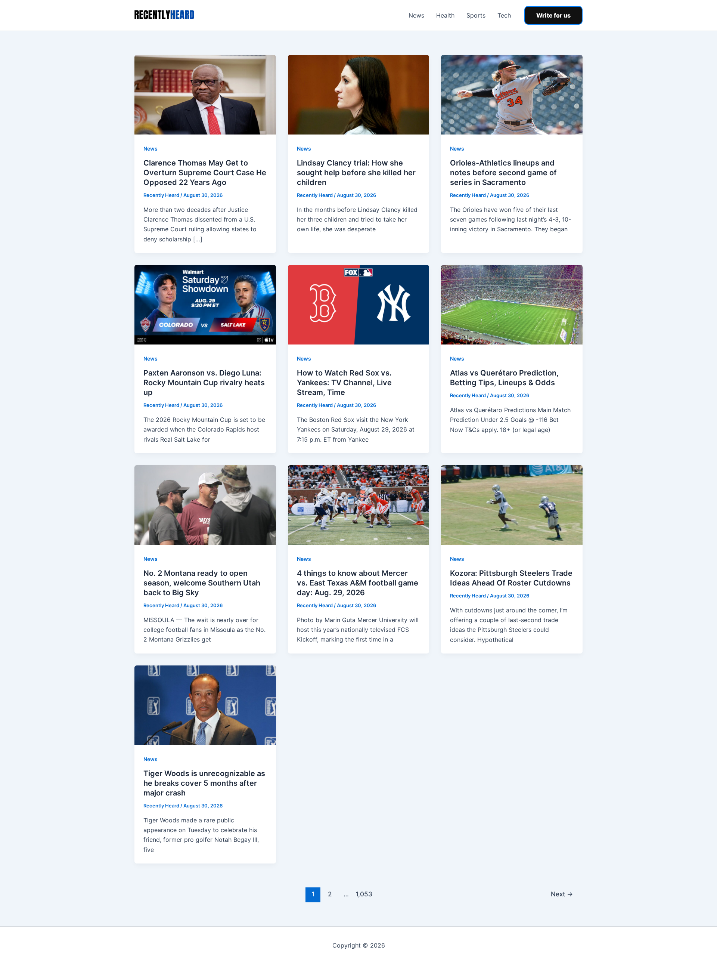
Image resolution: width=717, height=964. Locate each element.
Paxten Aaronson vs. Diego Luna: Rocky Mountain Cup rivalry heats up (204, 382)
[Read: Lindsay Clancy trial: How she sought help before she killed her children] (358, 94)
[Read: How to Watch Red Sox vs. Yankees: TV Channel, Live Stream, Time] (358, 304)
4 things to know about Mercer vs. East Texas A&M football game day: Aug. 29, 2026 (357, 583)
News (416, 15)
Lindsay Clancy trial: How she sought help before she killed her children (356, 172)
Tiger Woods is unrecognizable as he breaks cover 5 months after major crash (204, 783)
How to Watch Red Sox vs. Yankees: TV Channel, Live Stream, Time (344, 382)
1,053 (363, 894)
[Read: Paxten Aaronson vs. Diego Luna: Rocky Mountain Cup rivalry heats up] (205, 304)
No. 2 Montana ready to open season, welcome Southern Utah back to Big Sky (201, 583)
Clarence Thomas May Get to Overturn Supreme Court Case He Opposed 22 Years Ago (204, 172)
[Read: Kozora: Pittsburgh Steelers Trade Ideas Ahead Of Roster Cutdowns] (512, 504)
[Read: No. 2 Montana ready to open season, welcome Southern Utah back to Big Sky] (205, 504)
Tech (504, 15)
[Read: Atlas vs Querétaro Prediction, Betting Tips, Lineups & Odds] (512, 304)
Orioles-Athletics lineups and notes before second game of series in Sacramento (503, 172)
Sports (475, 15)
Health (445, 15)
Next (562, 894)
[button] (553, 15)
